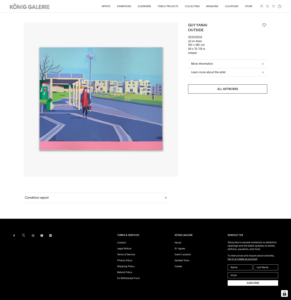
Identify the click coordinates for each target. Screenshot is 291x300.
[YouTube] (42, 235)
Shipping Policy (125, 266)
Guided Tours (182, 260)
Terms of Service (126, 254)
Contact (121, 242)
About (178, 242)
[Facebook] (14, 235)
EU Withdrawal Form (128, 278)
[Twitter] (24, 235)
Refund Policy (124, 272)
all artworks (227, 89)
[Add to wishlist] (264, 25)
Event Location (183, 254)
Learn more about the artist (208, 72)
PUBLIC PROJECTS (168, 6)
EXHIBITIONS (124, 6)
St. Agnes (180, 248)
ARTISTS (106, 6)
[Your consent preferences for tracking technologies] (284, 293)
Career (178, 266)
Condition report (37, 198)
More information (202, 63)
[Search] (267, 6)
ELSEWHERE (144, 6)
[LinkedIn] (50, 235)
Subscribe (253, 283)
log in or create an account (242, 259)
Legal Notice (124, 248)
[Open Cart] (279, 6)
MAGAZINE (212, 6)
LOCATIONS (231, 6)
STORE (248, 6)
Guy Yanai (197, 25)
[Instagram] (33, 235)
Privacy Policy (124, 260)
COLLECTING (192, 6)
